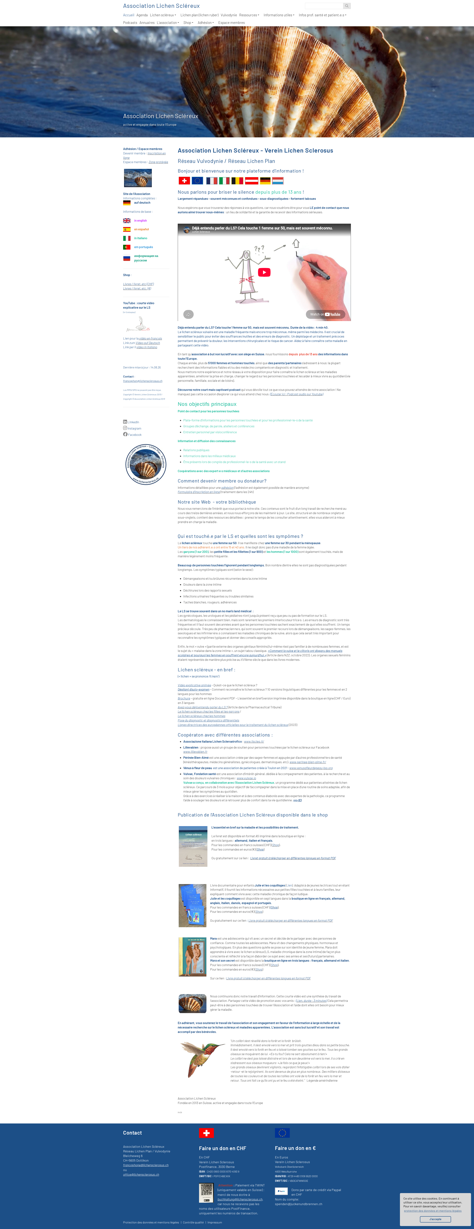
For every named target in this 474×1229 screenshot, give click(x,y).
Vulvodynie (229, 15)
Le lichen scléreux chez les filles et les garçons (208, 711)
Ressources (248, 15)
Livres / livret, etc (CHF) (138, 284)
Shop (187, 22)
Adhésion (205, 22)
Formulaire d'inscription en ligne (199, 492)
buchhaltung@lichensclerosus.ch (240, 1199)
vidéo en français (150, 338)
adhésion (227, 487)
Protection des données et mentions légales (151, 1222)
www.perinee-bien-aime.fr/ (308, 762)
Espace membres (231, 22)
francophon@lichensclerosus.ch (142, 381)
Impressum (215, 1222)
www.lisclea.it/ (254, 741)
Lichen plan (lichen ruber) (199, 15)
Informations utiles (278, 15)
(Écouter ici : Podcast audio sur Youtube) (296, 394)
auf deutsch (142, 202)
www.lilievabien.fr (195, 751)
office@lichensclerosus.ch (141, 1174)
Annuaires (147, 22)
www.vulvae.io (246, 778)
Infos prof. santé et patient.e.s (321, 15)
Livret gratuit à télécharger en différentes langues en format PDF (293, 858)
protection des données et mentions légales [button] (433, 1210)
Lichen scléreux (162, 15)
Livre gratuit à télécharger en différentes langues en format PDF (290, 920)
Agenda (142, 15)
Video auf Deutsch (148, 343)
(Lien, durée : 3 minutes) (311, 1000)
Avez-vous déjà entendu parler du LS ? (203, 707)
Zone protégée (158, 162)
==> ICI (297, 800)
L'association (167, 22)
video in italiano (146, 347)
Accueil (128, 15)
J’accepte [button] (435, 1219)
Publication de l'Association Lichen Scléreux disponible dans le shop (253, 814)
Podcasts (130, 22)
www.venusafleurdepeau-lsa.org (311, 768)
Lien (289, 885)
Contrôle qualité (193, 1222)
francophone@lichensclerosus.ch (145, 1165)
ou (125, 1170)
